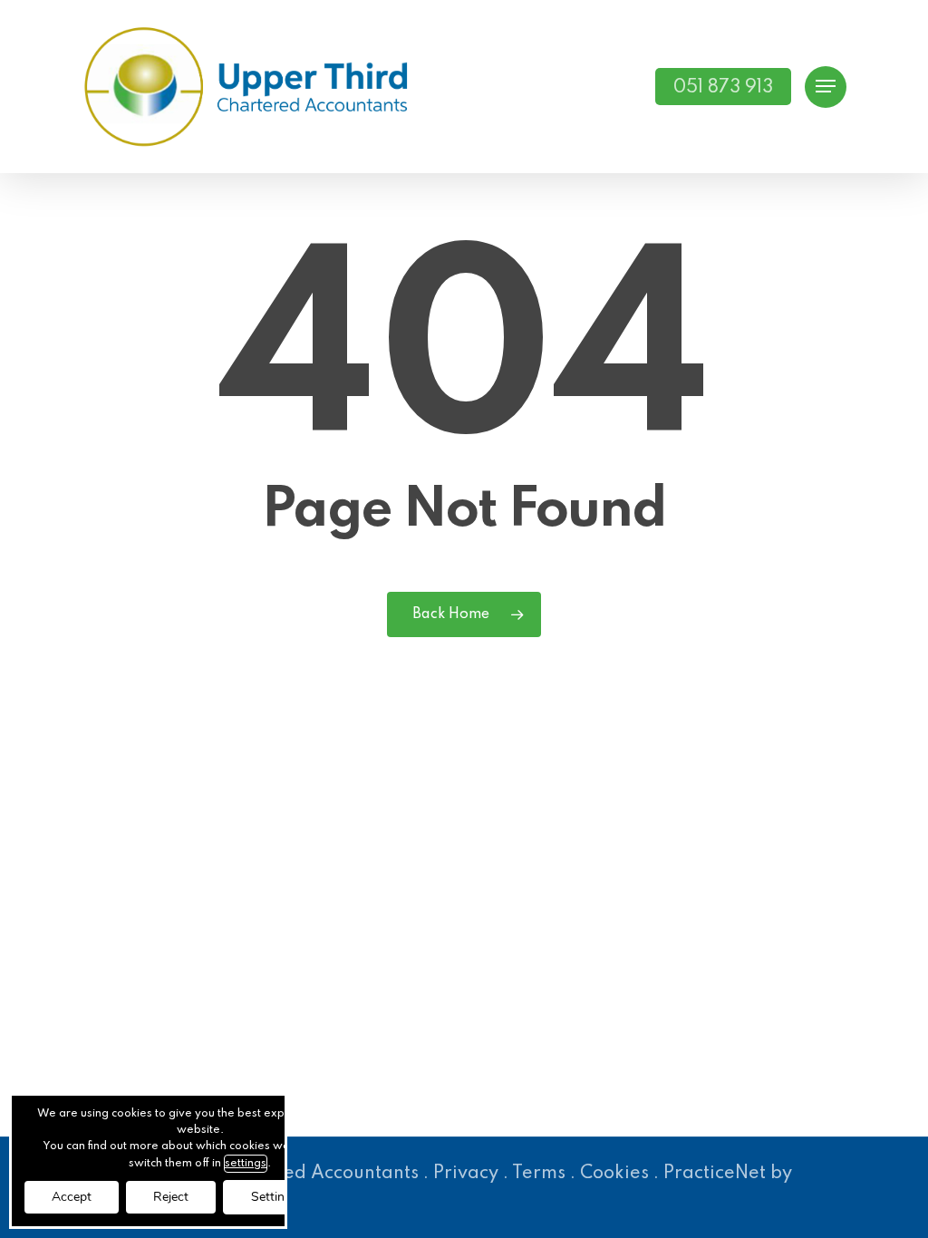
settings (245, 1163)
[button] (825, 86)
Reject (170, 1196)
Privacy (465, 1174)
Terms (539, 1174)
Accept (72, 1196)
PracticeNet (714, 1174)
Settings (274, 1196)
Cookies (614, 1174)
